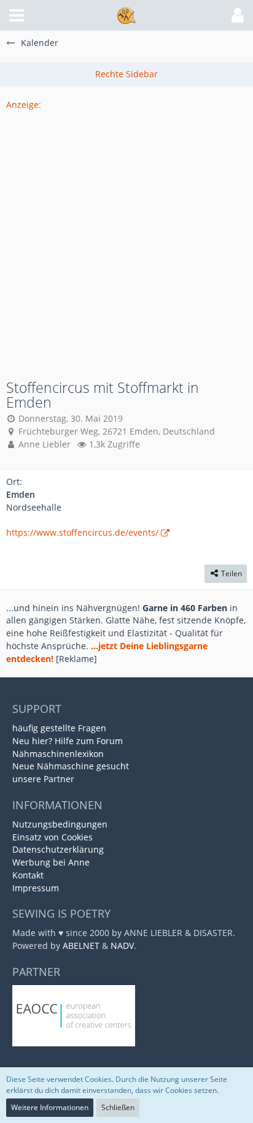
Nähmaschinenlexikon (58, 753)
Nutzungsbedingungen (59, 824)
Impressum (35, 888)
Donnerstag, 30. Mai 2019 (70, 418)
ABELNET (81, 945)
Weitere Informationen (49, 1107)
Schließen (117, 1107)
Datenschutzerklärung (58, 849)
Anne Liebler (44, 444)
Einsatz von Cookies (52, 837)
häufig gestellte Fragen (59, 728)
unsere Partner (43, 779)
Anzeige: (23, 104)
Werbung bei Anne (51, 862)
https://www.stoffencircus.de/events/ (82, 532)
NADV (122, 945)
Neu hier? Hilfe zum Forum (67, 741)
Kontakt (28, 875)
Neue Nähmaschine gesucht (70, 766)
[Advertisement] (126, 238)
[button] (16, 15)
